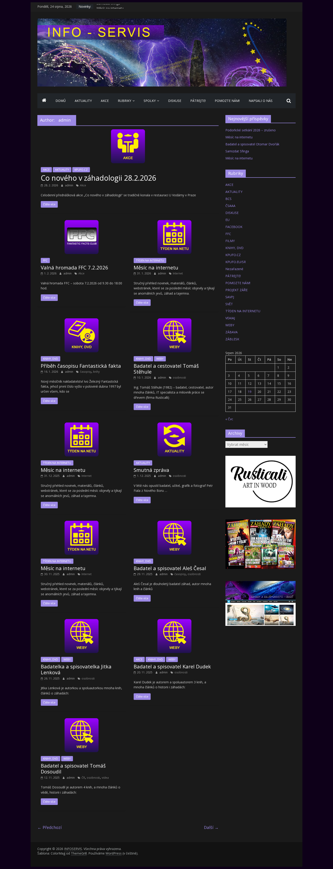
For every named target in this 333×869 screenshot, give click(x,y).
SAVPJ (229, 297)
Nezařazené (234, 269)
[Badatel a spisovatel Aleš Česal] (174, 523)
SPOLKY (150, 100)
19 (249, 391)
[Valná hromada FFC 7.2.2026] (82, 222)
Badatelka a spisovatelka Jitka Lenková (76, 669)
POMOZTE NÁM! (227, 100)
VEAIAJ (230, 318)
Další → (211, 827)
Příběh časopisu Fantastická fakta (81, 365)
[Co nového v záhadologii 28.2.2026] (128, 132)
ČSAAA (230, 206)
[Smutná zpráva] (174, 425)
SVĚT (229, 304)
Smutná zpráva (151, 469)
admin (69, 185)
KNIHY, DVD (50, 359)
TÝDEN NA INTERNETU (150, 260)
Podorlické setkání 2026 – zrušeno (250, 130)
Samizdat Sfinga (108, 6)
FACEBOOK (233, 227)
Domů (61, 100)
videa (105, 778)
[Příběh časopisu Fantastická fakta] (82, 321)
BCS (228, 199)
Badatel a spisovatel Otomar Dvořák (252, 144)
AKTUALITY (83, 100)
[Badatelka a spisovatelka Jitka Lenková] (82, 621)
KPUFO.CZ (81, 170)
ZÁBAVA (231, 332)
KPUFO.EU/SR (235, 262)
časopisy (85, 372)
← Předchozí (49, 827)
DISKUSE (174, 100)
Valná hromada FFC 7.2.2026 (74, 267)
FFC (45, 260)
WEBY (160, 359)
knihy (96, 372)
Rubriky (124, 100)
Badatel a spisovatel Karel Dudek (172, 666)
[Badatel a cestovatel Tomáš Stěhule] (174, 321)
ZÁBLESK (232, 339)
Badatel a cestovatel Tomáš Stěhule (166, 368)
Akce (83, 185)
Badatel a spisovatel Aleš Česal (170, 568)
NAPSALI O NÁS (261, 100)
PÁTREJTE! (198, 100)
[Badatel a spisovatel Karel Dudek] (174, 621)
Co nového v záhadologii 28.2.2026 (98, 178)
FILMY (230, 241)
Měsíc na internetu (156, 267)
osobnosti (179, 377)
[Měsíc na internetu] (174, 222)
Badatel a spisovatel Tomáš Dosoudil (73, 768)
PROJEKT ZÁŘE (236, 290)
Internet (178, 273)
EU (227, 220)
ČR (83, 778)
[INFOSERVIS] (44, 100)
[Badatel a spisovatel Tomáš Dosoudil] (82, 720)
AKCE (105, 100)
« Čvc (229, 419)
